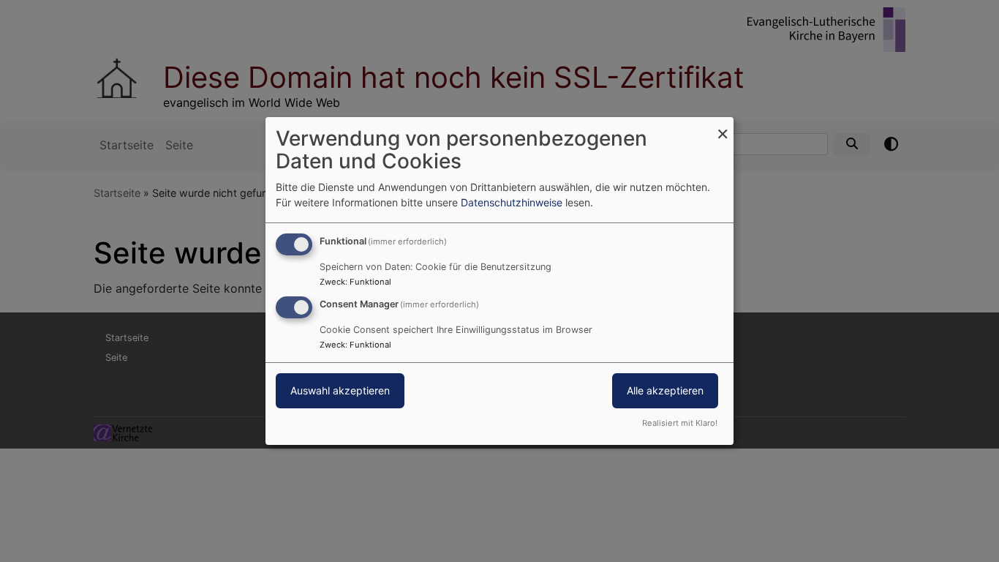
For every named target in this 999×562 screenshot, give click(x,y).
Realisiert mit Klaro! (679, 423)
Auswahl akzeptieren (340, 390)
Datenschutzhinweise (511, 202)
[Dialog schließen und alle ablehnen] (723, 126)
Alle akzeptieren (665, 390)
